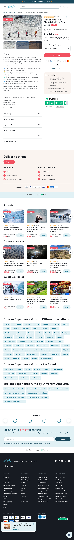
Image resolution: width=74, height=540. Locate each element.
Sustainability (7, 488)
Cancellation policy (10, 141)
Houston (56, 324)
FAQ (4, 507)
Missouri (30, 337)
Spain (22, 499)
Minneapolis (20, 337)
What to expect (9, 130)
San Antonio (26, 350)
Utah (35, 350)
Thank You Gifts (43, 501)
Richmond (8, 354)
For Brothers (36, 378)
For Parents (34, 373)
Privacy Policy (46, 443)
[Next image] (40, 45)
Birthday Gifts (42, 493)
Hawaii (56, 333)
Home (5, 12)
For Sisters (24, 378)
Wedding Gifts (42, 482)
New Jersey (50, 337)
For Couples (9, 369)
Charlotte (22, 341)
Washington (19, 354)
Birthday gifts (42, 477)
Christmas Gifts (43, 480)
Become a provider (9, 485)
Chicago (27, 324)
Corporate (6, 482)
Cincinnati (39, 341)
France (34, 358)
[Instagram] (59, 461)
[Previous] (3, 216)
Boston (36, 324)
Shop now (9, 162)
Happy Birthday (60, 477)
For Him (28, 369)
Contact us (7, 480)
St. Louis (39, 337)
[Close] (33, 527)
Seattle (65, 324)
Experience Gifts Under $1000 (15, 401)
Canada (65, 354)
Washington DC (32, 354)
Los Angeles (17, 324)
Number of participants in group (52, 45)
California (54, 328)
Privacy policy (7, 501)
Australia (25, 358)
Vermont (57, 350)
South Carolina (42, 345)
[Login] (64, 6)
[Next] (38, 28)
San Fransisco (9, 333)
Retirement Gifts (43, 496)
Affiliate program (8, 491)
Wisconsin (44, 354)
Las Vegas (46, 324)
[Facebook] (55, 461)
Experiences (12, 12)
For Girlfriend (9, 373)
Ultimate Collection (62, 499)
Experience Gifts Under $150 (14, 393)
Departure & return (10, 125)
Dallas (7, 324)
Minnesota (8, 337)
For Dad (46, 369)
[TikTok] (65, 461)
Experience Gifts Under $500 (37, 397)
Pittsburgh (30, 345)
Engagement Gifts (44, 488)
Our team (6, 477)
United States (25, 477)
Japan (7, 358)
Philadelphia (19, 345)
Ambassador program (10, 493)
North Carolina (10, 341)
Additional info (8, 136)
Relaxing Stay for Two (62, 496)
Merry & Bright (60, 488)
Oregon (59, 341)
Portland (8, 345)
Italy (22, 491)
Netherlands (25, 501)
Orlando (47, 333)
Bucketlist (59, 485)
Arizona (35, 328)
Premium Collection (62, 501)
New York (26, 328)
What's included (9, 119)
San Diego (16, 328)
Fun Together (60, 480)
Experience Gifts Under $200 (37, 393)
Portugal (16, 358)
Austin (7, 350)
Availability (7, 114)
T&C (4, 499)
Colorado (21, 333)
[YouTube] (62, 461)
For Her (19, 369)
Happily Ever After (61, 493)
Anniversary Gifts (43, 485)
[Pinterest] (69, 461)
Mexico (23, 493)
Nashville (65, 345)
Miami (7, 328)
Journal (5, 496)
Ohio (30, 341)
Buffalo (59, 337)
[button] (69, 535)
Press (5, 504)
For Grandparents (11, 378)
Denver (30, 333)
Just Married (59, 482)
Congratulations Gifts (45, 499)
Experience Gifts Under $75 (36, 389)
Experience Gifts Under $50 (14, 389)
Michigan (65, 333)
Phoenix (44, 328)
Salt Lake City (45, 350)
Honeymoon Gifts (43, 491)
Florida (39, 333)
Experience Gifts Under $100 (58, 389)
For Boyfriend (57, 369)
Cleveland (49, 341)
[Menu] (4, 6)
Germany (23, 496)
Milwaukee (55, 354)
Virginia (65, 350)
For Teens (53, 373)
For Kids (44, 373)
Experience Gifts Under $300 (14, 397)
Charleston (55, 345)
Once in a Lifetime (61, 491)
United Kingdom (46, 358)
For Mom (37, 369)
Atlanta (15, 350)
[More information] (66, 16)
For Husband (22, 373)
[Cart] (67, 6)
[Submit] (59, 6)
